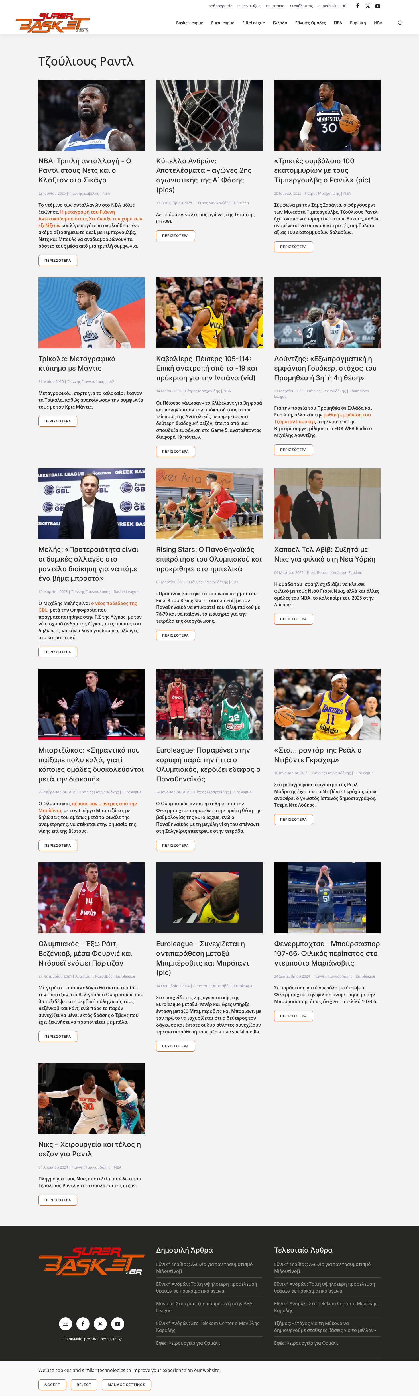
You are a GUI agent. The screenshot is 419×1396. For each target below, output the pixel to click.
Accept (52, 1385)
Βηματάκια (275, 5)
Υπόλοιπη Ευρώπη (346, 572)
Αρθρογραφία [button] (221, 5)
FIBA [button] (338, 22)
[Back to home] (53, 23)
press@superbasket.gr (103, 1338)
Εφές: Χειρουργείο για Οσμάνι (188, 1343)
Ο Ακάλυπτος (301, 5)
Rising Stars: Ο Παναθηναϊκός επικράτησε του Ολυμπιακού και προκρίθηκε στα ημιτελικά (209, 559)
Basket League (126, 591)
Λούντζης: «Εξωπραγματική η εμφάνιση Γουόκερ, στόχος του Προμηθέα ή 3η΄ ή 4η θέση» (325, 368)
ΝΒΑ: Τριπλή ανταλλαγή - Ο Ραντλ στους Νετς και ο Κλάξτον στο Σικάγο (84, 170)
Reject (84, 1385)
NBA (378, 22)
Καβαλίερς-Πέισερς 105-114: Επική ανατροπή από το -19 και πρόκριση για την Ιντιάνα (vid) (206, 368)
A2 (112, 381)
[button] (400, 23)
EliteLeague (253, 22)
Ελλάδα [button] (280, 22)
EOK (235, 581)
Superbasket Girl (332, 5)
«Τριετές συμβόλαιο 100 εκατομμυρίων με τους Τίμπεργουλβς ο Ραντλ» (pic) (322, 170)
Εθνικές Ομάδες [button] (310, 22)
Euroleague (131, 791)
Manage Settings (126, 1385)
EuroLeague (222, 22)
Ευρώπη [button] (358, 22)
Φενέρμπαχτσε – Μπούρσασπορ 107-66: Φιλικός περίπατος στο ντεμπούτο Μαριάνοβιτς (327, 953)
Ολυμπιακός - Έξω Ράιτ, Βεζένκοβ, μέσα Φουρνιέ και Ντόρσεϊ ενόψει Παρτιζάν (85, 953)
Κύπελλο (241, 202)
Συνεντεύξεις (249, 5)
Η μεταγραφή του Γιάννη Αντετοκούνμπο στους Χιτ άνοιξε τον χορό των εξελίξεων (90, 219)
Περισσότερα (57, 260)
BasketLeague (189, 22)
